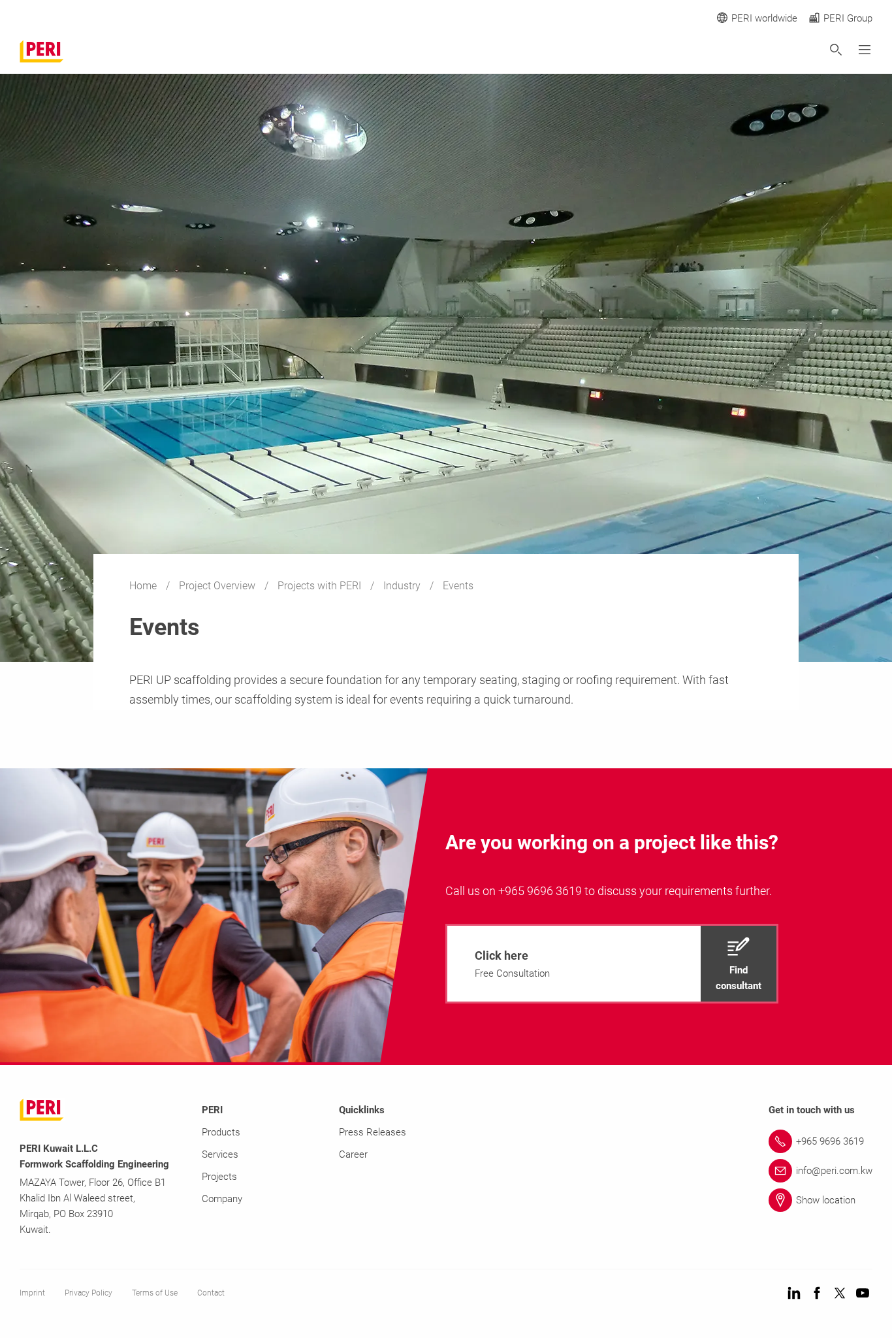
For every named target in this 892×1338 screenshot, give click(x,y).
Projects (219, 1177)
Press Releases (372, 1132)
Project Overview (218, 585)
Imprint (32, 1292)
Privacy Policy (88, 1292)
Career (353, 1154)
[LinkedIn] (794, 1294)
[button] (611, 964)
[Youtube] (862, 1294)
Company (222, 1199)
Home (144, 585)
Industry (403, 585)
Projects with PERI (321, 585)
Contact (211, 1292)
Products (221, 1132)
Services (220, 1154)
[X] (840, 1294)
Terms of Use (155, 1292)
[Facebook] (817, 1294)
